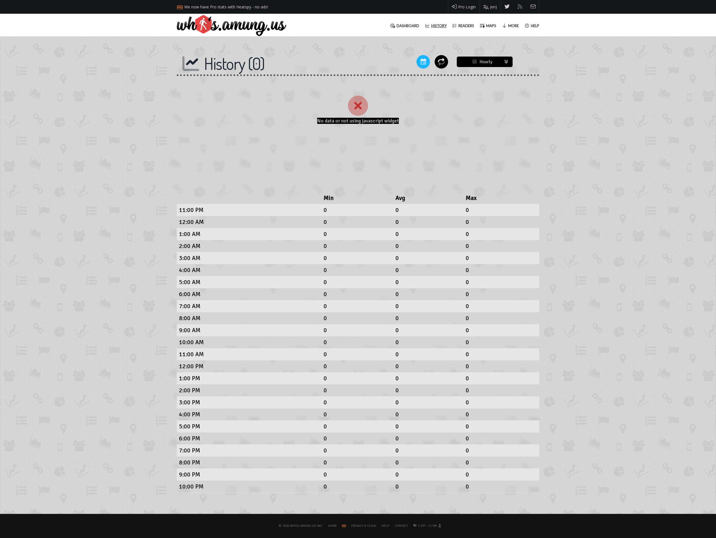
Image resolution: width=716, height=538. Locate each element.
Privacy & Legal (364, 526)
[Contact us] (533, 7)
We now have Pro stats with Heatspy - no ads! (226, 7)
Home (332, 526)
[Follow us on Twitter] (507, 7)
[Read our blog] (520, 7)
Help (386, 526)
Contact (401, 526)
